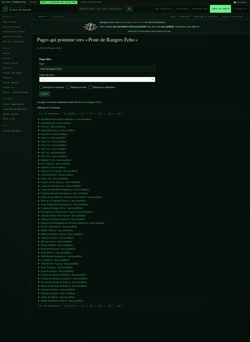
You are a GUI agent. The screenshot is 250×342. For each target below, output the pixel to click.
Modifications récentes (14, 32)
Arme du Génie (48, 237)
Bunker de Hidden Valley (52, 233)
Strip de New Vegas (50, 170)
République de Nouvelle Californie (56, 119)
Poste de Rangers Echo (50, 47)
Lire (172, 17)
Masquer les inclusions (54, 87)
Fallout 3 (7, 68)
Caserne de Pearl (48, 289)
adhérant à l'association (139, 31)
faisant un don (164, 31)
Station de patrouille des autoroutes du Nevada (62, 196)
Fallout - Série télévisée (15, 92)
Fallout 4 (7, 78)
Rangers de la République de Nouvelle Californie (63, 222)
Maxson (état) (47, 241)
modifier (86, 119)
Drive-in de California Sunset (54, 200)
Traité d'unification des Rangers (55, 204)
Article (43, 17)
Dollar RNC (46, 252)
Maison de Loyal (48, 293)
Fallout (6, 54)
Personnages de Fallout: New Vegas (57, 211)
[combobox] (102, 9)
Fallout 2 (7, 58)
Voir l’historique (233, 17)
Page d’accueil (10, 22)
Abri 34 (44, 148)
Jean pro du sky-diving (51, 182)
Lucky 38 (45, 178)
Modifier (185, 17)
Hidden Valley (47, 230)
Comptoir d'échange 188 (52, 207)
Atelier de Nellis (48, 296)
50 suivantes (69, 113)
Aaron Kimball (48, 174)
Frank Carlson (47, 267)
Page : (42, 63)
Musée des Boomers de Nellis (54, 285)
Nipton (44, 137)
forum (122, 22)
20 (83, 113)
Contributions (199, 9)
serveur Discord (137, 22)
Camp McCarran (48, 130)
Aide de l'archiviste (13, 42)
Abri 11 (44, 141)
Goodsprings (47, 122)
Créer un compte (220, 9)
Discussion (182, 9)
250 (109, 113)
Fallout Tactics (10, 63)
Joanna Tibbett (47, 244)
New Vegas (46, 163)
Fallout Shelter (10, 83)
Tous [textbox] (43, 79)
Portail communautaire (13, 104)
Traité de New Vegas (50, 263)
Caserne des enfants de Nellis (54, 274)
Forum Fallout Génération (15, 109)
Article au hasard (11, 27)
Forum (33, 2)
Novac (44, 126)
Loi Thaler (45, 259)
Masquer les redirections (104, 87)
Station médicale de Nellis (53, 300)
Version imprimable (12, 131)
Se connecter (240, 9)
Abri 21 (44, 144)
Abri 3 (44, 152)
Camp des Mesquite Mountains (55, 193)
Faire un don (9, 119)
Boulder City (47, 159)
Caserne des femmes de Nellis (54, 282)
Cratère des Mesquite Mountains (55, 189)
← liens (77, 119)
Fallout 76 (8, 88)
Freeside (44, 133)
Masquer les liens (79, 87)
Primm (44, 167)
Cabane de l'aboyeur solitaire (54, 219)
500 (118, 113)
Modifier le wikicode (206, 17)
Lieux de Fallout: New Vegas (54, 215)
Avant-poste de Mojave (51, 185)
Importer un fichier (12, 37)
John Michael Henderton (52, 256)
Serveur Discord (10, 114)
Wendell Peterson (49, 248)
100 (100, 113)
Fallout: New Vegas (12, 73)
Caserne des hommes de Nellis (55, 278)
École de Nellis (48, 271)
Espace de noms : (47, 74)
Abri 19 (44, 156)
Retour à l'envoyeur (49, 226)
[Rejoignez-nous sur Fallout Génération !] (90, 26)
